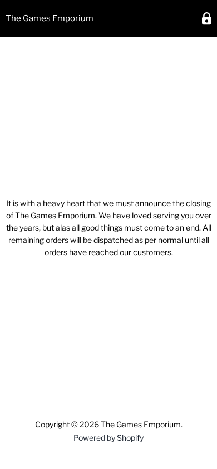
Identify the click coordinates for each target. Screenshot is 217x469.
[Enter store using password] (206, 18)
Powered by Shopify (108, 437)
